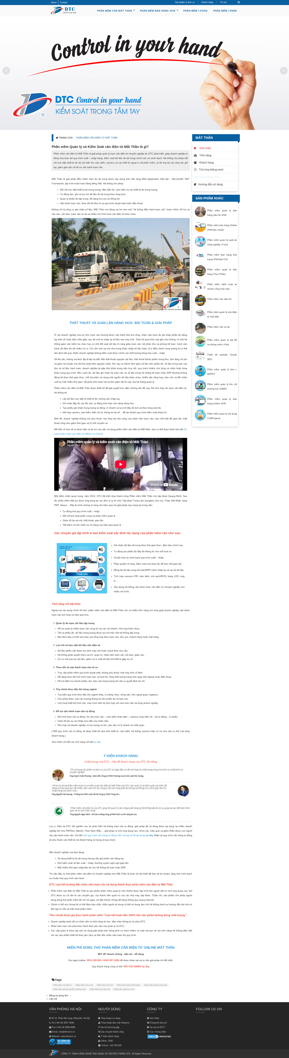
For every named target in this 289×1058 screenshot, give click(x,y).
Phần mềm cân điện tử (62, 985)
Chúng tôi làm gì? (158, 1022)
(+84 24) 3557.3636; (64, 1022)
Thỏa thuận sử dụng (110, 1018)
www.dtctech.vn (68, 1036)
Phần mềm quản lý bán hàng (128, 985)
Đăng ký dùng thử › (208, 176)
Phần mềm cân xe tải (84, 985)
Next (284, 71)
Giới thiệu (204, 148)
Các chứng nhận (157, 1031)
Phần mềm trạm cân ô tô (100, 989)
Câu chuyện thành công (112, 1031)
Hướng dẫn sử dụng (210, 184)
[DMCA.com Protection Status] (159, 1036)
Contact (64, 2)
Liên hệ (53, 998)
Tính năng (205, 155)
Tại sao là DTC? (157, 1027)
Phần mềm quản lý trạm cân (155, 985)
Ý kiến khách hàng (109, 1036)
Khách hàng (207, 2)
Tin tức (223, 2)
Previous (5, 71)
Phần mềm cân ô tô (105, 985)
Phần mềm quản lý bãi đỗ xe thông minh (69, 989)
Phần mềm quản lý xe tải (124, 989)
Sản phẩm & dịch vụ (185, 2)
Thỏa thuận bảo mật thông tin (114, 1022)
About (54, 2)
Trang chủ (65, 137)
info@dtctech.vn (67, 1031)
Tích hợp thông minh (211, 169)
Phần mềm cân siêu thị (219, 299)
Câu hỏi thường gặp (109, 1027)
